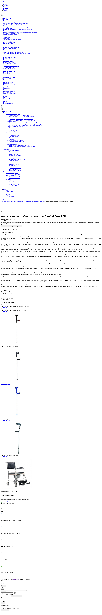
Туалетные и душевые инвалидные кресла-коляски (15, 25)
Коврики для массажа (8, 82)
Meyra (2, 201)
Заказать (3, 603)
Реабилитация (6, 19)
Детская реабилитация (8, 28)
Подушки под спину (8, 61)
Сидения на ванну (7, 37)
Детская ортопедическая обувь (10, 64)
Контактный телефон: (6, 608)
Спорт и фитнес (7, 78)
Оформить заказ (4, 609)
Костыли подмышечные (9, 42)
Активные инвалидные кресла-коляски (12, 24)
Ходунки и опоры (7, 41)
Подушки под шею (7, 59)
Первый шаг (6, 72)
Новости (5, 9)
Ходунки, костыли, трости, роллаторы (12, 39)
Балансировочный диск (9, 91)
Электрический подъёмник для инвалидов (13, 52)
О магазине (6, 1)
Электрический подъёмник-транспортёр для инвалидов (16, 53)
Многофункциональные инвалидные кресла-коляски (15, 23)
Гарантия (5, 8)
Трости (5, 44)
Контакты (5, 3)
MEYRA (5, 97)
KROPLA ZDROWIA (8, 103)
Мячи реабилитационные (9, 79)
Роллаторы (5, 46)
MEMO (5, 101)
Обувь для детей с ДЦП (9, 71)
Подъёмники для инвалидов (10, 51)
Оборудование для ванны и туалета (11, 33)
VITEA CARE (6, 98)
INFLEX (5, 102)
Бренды (5, 96)
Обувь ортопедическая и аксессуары (12, 63)
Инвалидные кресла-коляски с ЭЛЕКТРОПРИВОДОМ (16, 27)
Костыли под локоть (8, 43)
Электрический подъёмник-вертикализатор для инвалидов (17, 54)
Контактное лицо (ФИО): (7, 607)
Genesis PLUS (6, 88)
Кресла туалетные (7, 35)
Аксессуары (6, 38)
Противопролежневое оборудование (12, 47)
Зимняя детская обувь (8, 67)
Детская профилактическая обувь (11, 66)
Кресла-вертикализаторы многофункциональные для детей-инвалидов (20, 32)
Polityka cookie (15, 579)
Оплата (5, 4)
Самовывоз (6, 6)
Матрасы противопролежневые (10, 48)
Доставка (5, 5)
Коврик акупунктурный (9, 84)
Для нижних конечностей (9, 77)
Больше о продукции (5, 307)
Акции (5, 10)
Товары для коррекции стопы (10, 69)
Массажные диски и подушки (10, 89)
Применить (3, 591)
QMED (5, 100)
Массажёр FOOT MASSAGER (10, 94)
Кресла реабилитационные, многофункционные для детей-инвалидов (20, 30)
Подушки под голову (8, 58)
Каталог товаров (7, 18)
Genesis (5, 87)
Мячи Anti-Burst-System (8, 81)
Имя (2, 580)
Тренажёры (6, 86)
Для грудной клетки (8, 76)
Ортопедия (6, 56)
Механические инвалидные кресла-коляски (13, 22)
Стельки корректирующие (9, 68)
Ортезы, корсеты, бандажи (9, 73)
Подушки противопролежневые (11, 49)
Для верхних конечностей (9, 74)
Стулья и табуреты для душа (10, 34)
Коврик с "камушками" (8, 83)
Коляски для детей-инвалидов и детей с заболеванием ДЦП (17, 29)
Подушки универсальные (9, 62)
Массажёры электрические (9, 93)
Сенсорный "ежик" (7, 92)
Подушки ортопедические (9, 57)
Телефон (3, 582)
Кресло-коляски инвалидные (10, 20)
